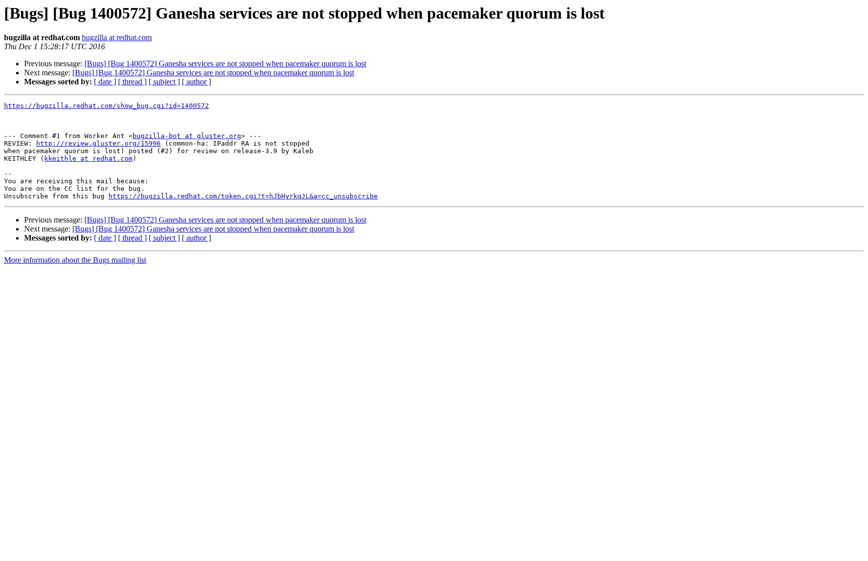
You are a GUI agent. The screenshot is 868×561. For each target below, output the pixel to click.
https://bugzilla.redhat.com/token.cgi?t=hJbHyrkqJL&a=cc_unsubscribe (243, 196)
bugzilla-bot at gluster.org (187, 136)
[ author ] (196, 81)
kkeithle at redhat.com (88, 158)
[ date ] (105, 81)
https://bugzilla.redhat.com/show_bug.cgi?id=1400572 (106, 105)
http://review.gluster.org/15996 (98, 143)
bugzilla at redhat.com (117, 37)
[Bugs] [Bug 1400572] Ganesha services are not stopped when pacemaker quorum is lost (225, 63)
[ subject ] (164, 81)
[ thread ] (132, 81)
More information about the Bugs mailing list (75, 260)
